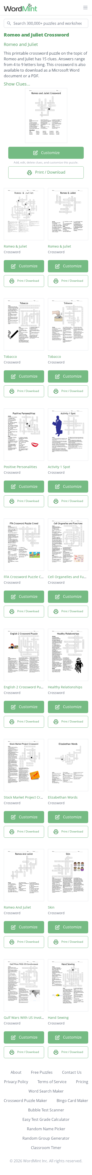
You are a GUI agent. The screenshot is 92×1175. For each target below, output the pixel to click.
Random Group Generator (46, 1138)
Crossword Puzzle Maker (25, 1100)
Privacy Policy (16, 1081)
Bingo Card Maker (72, 1100)
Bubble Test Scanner (46, 1110)
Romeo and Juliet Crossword (36, 35)
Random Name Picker (46, 1128)
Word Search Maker (46, 1091)
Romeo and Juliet (21, 44)
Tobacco (10, 356)
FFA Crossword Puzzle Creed (26, 577)
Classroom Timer (46, 1147)
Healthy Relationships (65, 687)
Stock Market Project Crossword (29, 797)
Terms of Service (52, 1081)
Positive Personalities (20, 467)
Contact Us (72, 1072)
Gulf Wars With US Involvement (28, 1017)
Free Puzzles (42, 1072)
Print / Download (49, 172)
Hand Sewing (58, 1017)
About (16, 1072)
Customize (50, 152)
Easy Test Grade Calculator (46, 1119)
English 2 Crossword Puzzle (25, 687)
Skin (51, 907)
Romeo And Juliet (17, 907)
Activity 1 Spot (59, 467)
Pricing (82, 1081)
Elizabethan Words (63, 797)
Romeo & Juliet (15, 246)
